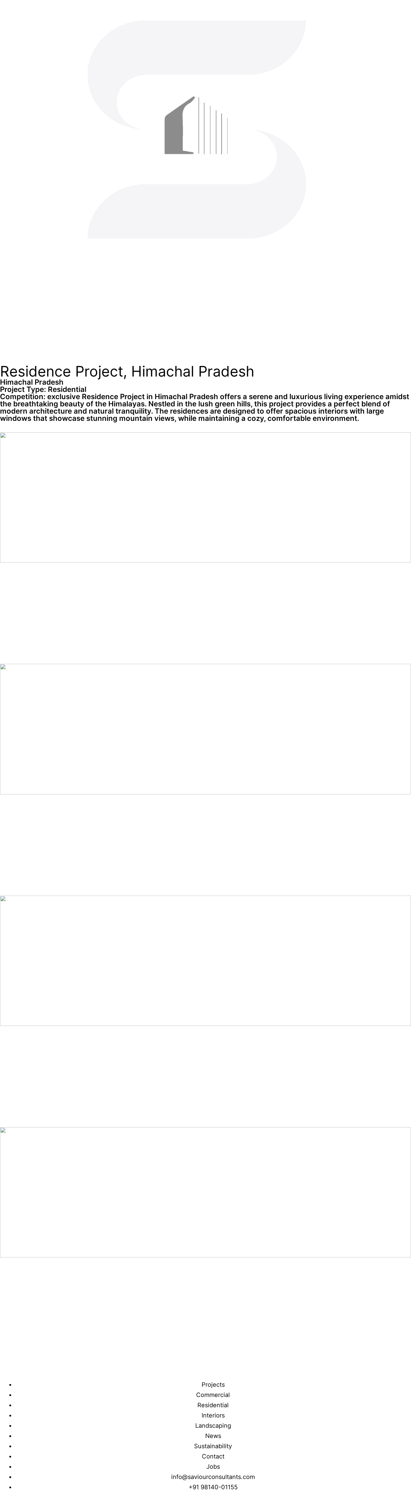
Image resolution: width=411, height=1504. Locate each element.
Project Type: (24, 389)
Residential (67, 389)
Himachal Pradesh (31, 382)
